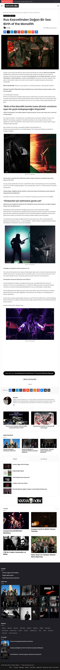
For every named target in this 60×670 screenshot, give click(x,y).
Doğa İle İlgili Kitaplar (18, 471)
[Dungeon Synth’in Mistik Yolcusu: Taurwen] (44, 519)
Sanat (40, 630)
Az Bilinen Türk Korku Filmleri (20, 483)
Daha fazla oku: (29, 373)
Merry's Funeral (13, 630)
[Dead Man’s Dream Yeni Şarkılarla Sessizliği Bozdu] (10, 612)
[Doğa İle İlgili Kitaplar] (7, 473)
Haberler (27, 667)
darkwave (10, 628)
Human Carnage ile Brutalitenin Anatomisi (9, 450)
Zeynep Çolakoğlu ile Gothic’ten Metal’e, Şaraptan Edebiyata (30, 451)
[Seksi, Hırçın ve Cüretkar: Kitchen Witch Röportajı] (44, 544)
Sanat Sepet (32, 667)
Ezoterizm (29, 628)
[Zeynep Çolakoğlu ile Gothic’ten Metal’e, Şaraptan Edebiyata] (30, 443)
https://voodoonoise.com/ (28, 665)
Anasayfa (6, 12)
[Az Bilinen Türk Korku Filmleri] (7, 485)
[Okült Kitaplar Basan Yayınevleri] (7, 479)
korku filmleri (47, 628)
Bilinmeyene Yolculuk (47, 667)
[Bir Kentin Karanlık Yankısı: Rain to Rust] (30, 613)
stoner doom (50, 630)
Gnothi (7, 27)
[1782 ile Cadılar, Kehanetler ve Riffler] (16, 543)
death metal (22, 628)
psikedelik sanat (33, 630)
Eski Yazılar (56, 667)
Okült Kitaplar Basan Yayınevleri (21, 477)
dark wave (16, 628)
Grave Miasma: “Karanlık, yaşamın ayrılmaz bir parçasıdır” (26, 1)
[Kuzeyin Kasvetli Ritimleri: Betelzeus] (16, 520)
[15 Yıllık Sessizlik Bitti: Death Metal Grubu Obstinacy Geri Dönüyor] (30, 601)
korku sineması (5, 630)
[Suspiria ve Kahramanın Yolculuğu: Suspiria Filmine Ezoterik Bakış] (49, 590)
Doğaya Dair (39, 667)
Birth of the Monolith (8, 85)
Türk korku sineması (13, 633)
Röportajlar (12, 12)
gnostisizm (35, 628)
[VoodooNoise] (12, 5)
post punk (26, 630)
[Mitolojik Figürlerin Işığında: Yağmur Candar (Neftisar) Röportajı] (7, 491)
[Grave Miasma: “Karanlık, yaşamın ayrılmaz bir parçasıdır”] (48, 443)
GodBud (41, 628)
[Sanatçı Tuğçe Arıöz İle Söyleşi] (7, 466)
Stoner (44, 630)
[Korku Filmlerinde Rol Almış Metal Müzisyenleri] (49, 601)
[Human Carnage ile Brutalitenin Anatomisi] (11, 443)
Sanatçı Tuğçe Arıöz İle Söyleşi (21, 464)
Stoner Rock (4, 633)
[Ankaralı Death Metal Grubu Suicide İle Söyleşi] (49, 612)
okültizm (20, 630)
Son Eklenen (44, 459)
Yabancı (12, 15)
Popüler (15, 459)
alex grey (4, 628)
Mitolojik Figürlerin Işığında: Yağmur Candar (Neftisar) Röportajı (30, 489)
